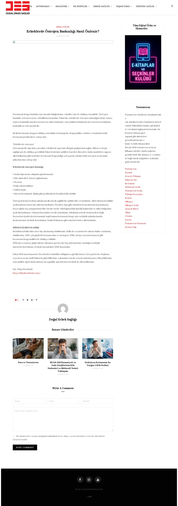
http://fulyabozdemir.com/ (26, 273)
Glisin (127, 212)
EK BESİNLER (80, 6)
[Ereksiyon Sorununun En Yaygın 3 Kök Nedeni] (97, 348)
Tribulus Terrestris (133, 194)
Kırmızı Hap (130, 227)
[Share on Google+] (32, 300)
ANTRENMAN (42, 6)
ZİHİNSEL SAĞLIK (145, 6)
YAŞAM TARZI (123, 6)
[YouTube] (98, 479)
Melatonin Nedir (132, 187)
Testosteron (130, 169)
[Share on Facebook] (23, 300)
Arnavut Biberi (131, 209)
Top (90, 497)
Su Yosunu (129, 183)
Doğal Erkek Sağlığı (63, 319)
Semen (128, 198)
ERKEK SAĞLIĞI (101, 6)
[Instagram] (89, 479)
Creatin (128, 216)
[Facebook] (80, 479)
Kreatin (128, 172)
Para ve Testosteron (28, 362)
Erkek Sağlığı (62, 27)
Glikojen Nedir (132, 205)
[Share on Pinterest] (36, 300)
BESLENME (61, 6)
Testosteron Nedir (133, 190)
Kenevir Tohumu (132, 176)
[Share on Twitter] (27, 300)
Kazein (128, 220)
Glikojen (129, 201)
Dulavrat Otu (131, 180)
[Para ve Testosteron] (28, 348)
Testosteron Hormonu (135, 223)
